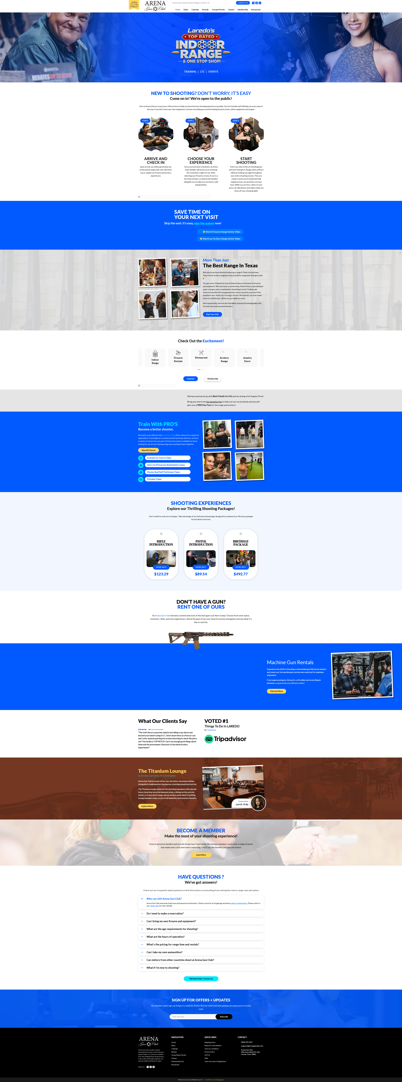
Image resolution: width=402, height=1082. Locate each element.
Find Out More (276, 691)
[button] (197, 369)
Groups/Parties (218, 9)
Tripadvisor (211, 730)
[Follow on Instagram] (256, 3)
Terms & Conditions (211, 1049)
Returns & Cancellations (213, 1045)
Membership (243, 9)
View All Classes (149, 450)
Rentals (205, 9)
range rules (154, 906)
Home (177, 9)
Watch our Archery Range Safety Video (221, 238)
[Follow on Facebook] (253, 3)
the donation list (214, 401)
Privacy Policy (209, 1052)
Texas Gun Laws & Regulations (215, 1061)
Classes (231, 9)
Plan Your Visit (212, 314)
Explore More (147, 806)
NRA (206, 1058)
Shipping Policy (209, 1042)
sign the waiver (204, 223)
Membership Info (177, 1061)
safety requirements (239, 903)
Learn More (201, 855)
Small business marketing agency (215, 1080)
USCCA (207, 1055)
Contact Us (243, 3)
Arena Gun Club (168, 435)
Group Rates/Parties (178, 1055)
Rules (186, 9)
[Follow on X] (260, 3)
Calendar (195, 9)
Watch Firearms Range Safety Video (223, 231)
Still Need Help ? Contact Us (201, 979)
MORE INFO (161, 567)
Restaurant (256, 9)
